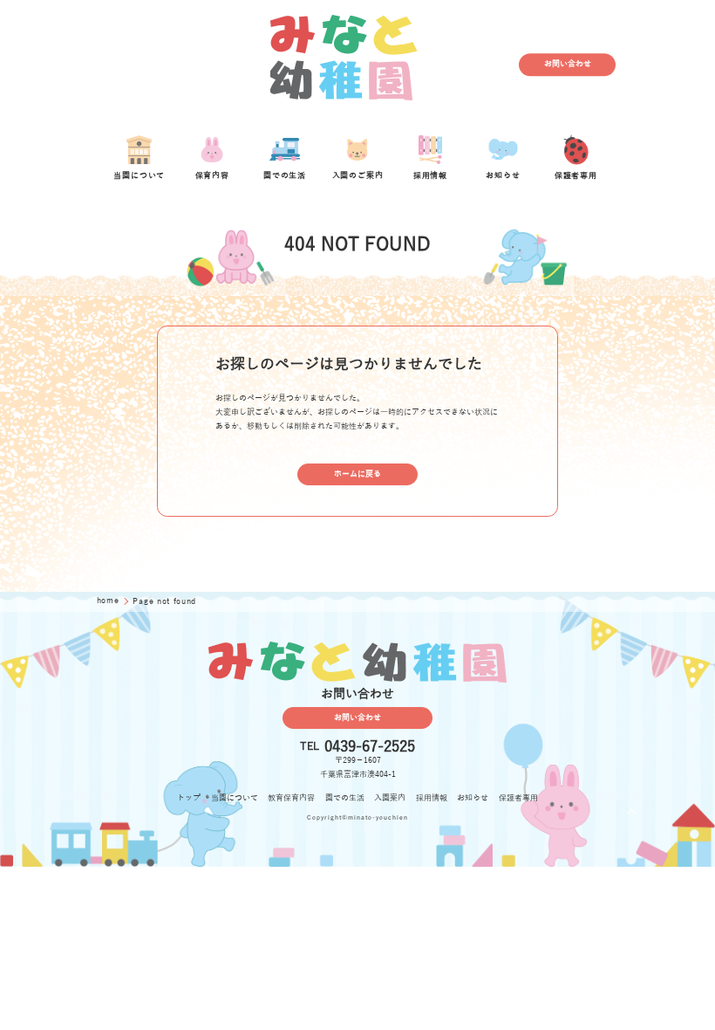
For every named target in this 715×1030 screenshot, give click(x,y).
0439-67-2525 (369, 746)
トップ (189, 797)
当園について (234, 797)
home (109, 600)
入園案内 (389, 797)
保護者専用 (518, 797)
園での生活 (344, 797)
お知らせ (472, 797)
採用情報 (431, 797)
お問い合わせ (567, 64)
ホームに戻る (357, 474)
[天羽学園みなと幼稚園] (344, 64)
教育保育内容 (291, 797)
